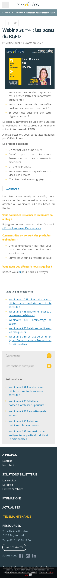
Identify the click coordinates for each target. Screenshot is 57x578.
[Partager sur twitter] (15, 23)
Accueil (8, 12)
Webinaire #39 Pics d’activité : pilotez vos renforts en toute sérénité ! (30, 303)
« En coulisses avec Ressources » (21, 228)
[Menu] (5, 5)
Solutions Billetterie (19, 474)
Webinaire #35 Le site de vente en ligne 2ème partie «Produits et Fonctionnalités (30, 340)
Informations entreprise (20, 366)
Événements (13, 355)
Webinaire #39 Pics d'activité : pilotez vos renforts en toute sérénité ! (26, 391)
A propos (9, 455)
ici (19, 272)
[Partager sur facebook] (9, 23)
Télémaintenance (17, 516)
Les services (9, 480)
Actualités (19, 12)
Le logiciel (8, 484)
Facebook (21, 555)
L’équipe (7, 461)
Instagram (27, 555)
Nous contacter (14, 547)
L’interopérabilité (12, 489)
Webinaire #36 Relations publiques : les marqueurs (24, 423)
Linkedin (34, 555)
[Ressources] (28, 4)
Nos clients (9, 465)
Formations (11, 498)
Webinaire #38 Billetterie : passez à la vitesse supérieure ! (27, 403)
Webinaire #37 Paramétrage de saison (27, 413)
